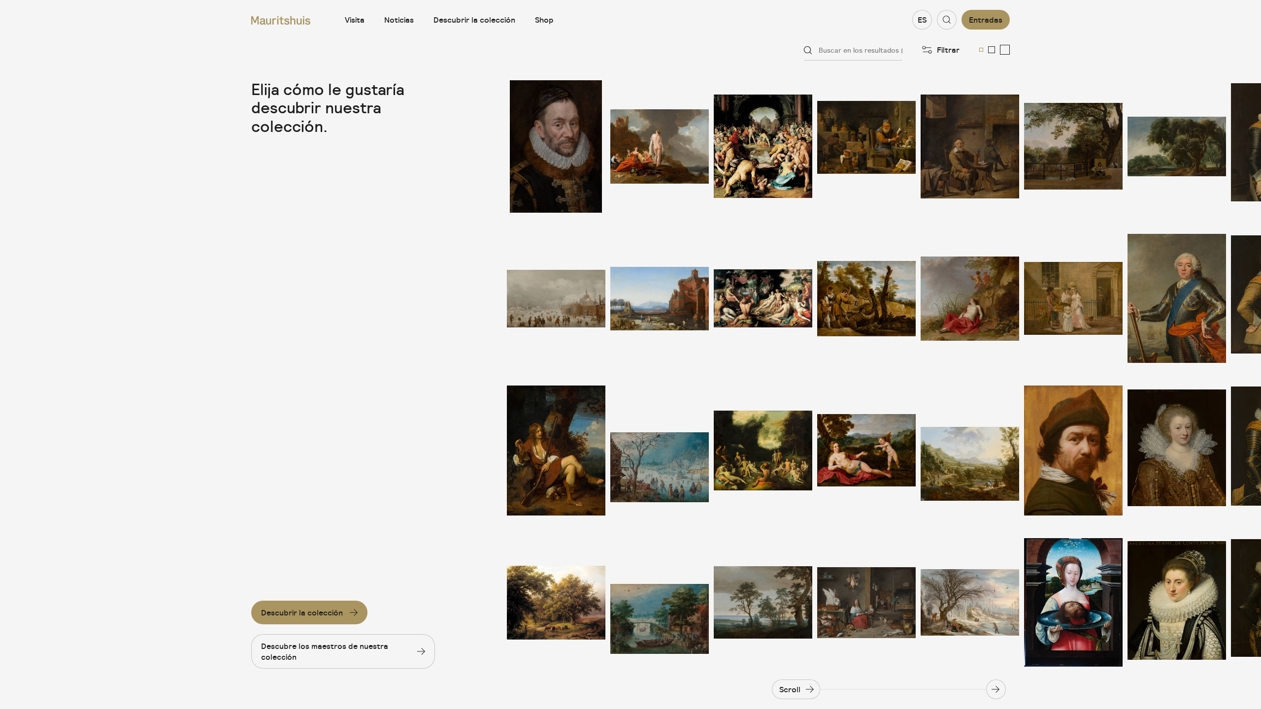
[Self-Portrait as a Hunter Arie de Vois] (556, 451)
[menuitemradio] (981, 50)
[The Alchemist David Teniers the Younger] (866, 146)
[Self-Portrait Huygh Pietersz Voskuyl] (1073, 451)
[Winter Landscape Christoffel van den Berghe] (659, 451)
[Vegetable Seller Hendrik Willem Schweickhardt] (1073, 298)
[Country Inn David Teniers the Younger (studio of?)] (970, 146)
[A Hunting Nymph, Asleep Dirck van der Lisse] (970, 298)
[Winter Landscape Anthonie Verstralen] (556, 298)
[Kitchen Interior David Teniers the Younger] (866, 602)
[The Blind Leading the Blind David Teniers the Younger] (866, 298)
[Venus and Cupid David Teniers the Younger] (866, 451)
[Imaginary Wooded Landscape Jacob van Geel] (1177, 146)
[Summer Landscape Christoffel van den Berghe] (659, 602)
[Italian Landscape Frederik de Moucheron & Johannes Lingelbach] (970, 451)
